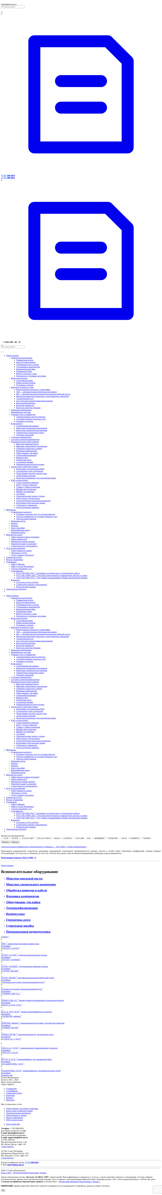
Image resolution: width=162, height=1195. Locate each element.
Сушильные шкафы (24, 462)
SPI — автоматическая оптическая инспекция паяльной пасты (43, 394)
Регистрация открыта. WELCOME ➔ (18, 858)
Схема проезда (7, 1146)
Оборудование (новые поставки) (25, 537)
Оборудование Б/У (19, 539)
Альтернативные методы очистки (30, 417)
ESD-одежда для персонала (28, 498)
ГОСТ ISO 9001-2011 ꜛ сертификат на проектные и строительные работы (48, 573)
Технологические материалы (18, 1113)
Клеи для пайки (18, 528)
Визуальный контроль (25, 403)
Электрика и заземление (26, 505)
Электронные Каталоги (16, 589)
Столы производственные (27, 482)
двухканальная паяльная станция (24, 966)
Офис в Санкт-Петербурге (22, 566)
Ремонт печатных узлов (26, 374)
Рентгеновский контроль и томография (33, 390)
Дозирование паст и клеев (27, 365)
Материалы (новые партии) (23, 541)
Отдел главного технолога (22, 555)
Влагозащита (16, 424)
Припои (14, 526)
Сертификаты (17, 571)
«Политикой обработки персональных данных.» (79, 1182)
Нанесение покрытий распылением (31, 428)
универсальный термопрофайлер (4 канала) (29, 1048)
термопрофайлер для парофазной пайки (26, 1059)
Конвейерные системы (21, 412)
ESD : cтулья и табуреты (26, 485)
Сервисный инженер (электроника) (31, 585)
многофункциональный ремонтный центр (27, 978)
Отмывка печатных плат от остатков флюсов (35, 514)
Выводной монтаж (19, 378)
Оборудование (12, 355)
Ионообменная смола (20, 530)
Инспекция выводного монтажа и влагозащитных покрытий (42, 396)
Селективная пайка (24, 380)
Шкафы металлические (26, 489)
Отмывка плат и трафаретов (23, 414)
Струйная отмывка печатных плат (31, 419)
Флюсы (14, 523)
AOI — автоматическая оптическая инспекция (36, 392)
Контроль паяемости (25, 405)
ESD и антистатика (19, 480)
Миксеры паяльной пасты (27, 444)
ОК (3, 1190)
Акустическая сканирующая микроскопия (34, 401)
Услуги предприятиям (15, 548)
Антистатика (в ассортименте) (24, 546)
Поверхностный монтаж (21, 358)
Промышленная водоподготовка (30, 464)
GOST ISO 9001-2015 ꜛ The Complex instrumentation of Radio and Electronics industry (52, 578)
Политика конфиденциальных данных (29, 1173)
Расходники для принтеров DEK (30, 469)
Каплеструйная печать (26, 362)
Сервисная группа (14, 557)
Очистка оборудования (26, 519)
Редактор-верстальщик (26, 587)
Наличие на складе (14, 535)
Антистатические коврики (27, 507)
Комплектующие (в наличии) (23, 544)
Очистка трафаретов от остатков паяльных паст (36, 516)
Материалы (11, 510)
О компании (11, 562)
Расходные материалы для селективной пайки (36, 478)
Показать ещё (7, 1075)
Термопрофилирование (26, 455)
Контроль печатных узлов (22, 387)
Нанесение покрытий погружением (31, 430)
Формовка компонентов (26, 451)
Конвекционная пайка (25, 369)
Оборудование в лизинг (21, 551)
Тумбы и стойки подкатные (28, 487)
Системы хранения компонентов (25, 439)
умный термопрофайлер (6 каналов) (26, 1012)
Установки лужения (24, 385)
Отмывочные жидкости (21, 512)
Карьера (9, 1098)
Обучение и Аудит (19, 553)
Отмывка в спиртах (24, 421)
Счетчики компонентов (21, 437)
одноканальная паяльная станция (24, 955)
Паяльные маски (18, 532)
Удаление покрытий (25, 435)
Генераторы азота (23, 460)
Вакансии (15, 580)
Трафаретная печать (24, 360)
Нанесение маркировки (21, 410)
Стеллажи (20, 494)
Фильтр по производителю (12, 836)
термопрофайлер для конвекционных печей (31, 1071)
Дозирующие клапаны (26, 476)
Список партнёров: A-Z (21, 569)
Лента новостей (13, 1124)
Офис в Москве (18, 564)
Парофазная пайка (24, 371)
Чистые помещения (14, 560)
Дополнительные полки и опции (30, 496)
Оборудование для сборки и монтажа (22, 1108)
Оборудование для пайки (27, 453)
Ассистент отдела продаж (27, 582)
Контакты (10, 1100)
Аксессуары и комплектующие (24, 467)
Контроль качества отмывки (28, 408)
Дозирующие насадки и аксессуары (31, 473)
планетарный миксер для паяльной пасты (27, 1034)
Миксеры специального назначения (31, 446)
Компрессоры (22, 458)
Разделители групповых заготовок (31, 376)
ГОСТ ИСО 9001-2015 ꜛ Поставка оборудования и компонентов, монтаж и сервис (51, 575)
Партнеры (10, 1095)
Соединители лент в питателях (29, 471)
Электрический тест (25, 399)
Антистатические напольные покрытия (33, 501)
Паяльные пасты (18, 521)
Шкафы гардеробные (25, 492)
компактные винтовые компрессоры (20, 944)
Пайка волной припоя (25, 383)
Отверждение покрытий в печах (30, 433)
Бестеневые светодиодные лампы (30, 503)
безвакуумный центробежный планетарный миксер (32, 1000)
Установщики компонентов (28, 367)
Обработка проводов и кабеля (29, 448)
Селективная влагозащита (27, 426)
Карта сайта (6, 1173)
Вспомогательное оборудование (25, 442)
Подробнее (6, 946)
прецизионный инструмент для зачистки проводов (32, 1023)
